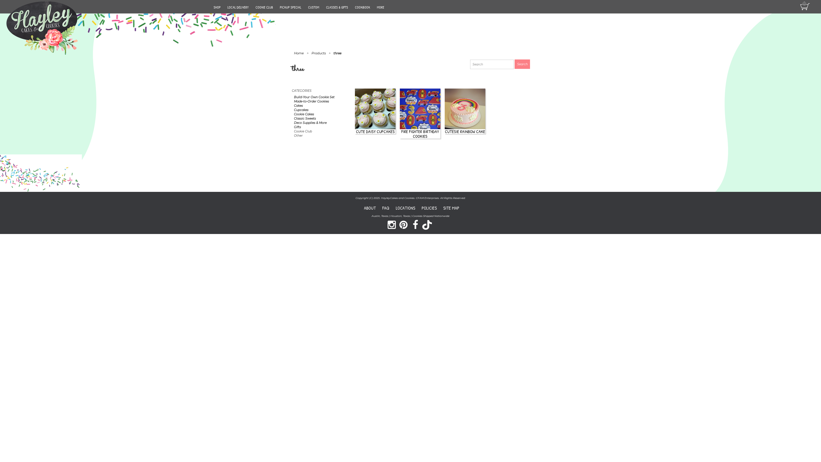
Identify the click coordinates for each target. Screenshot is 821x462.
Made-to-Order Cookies (311, 101)
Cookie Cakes (304, 114)
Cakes (298, 106)
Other (298, 136)
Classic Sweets (305, 118)
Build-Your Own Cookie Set (314, 97)
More (380, 7)
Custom (313, 7)
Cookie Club (264, 7)
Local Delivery (238, 7)
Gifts (297, 127)
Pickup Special (290, 7)
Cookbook (362, 7)
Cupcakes (301, 110)
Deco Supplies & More (310, 123)
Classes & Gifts (337, 7)
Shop (217, 7)
